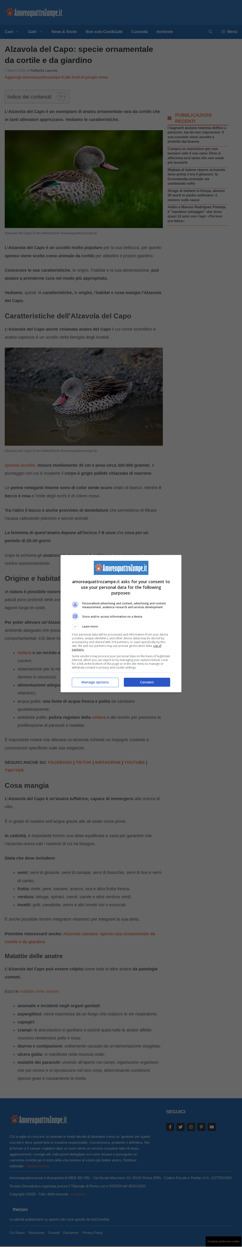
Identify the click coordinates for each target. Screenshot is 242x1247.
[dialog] (121, 623)
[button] (121, 626)
